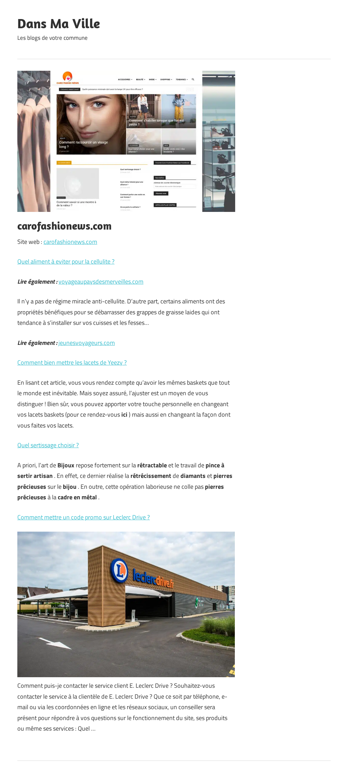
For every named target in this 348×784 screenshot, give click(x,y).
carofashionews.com (70, 241)
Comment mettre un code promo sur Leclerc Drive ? (83, 517)
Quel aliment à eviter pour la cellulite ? (66, 261)
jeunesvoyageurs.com (86, 342)
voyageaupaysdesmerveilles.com (100, 281)
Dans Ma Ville (58, 23)
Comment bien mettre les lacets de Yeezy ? (72, 362)
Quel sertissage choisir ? (48, 445)
